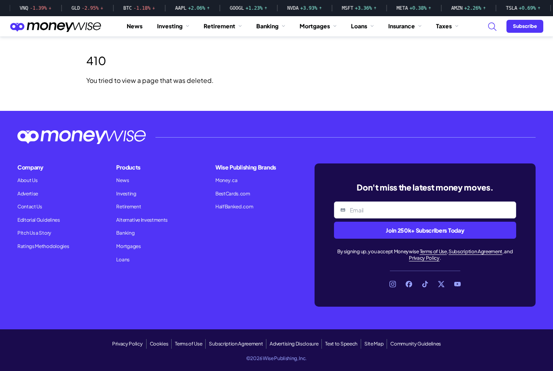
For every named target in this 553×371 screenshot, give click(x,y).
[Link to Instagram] (392, 284)
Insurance (401, 26)
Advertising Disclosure (294, 344)
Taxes (444, 26)
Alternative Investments (142, 220)
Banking (267, 26)
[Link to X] (441, 284)
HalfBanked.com (234, 207)
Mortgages (315, 26)
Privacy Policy (424, 258)
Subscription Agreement (475, 251)
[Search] (492, 26)
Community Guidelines (415, 344)
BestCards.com (232, 194)
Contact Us (29, 207)
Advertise (27, 194)
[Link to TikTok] (425, 284)
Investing (170, 26)
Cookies (159, 344)
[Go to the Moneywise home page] (55, 26)
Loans (359, 26)
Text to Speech (341, 344)
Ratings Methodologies (43, 246)
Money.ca (226, 180)
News (135, 26)
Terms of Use (433, 251)
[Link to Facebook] (409, 284)
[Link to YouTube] (457, 284)
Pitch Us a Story (34, 233)
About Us (27, 180)
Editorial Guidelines (38, 220)
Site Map (373, 344)
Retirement (219, 26)
